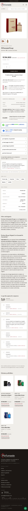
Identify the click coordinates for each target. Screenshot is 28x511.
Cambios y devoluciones (6, 470)
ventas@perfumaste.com (6, 495)
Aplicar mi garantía (5, 472)
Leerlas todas (24, 158)
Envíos (2, 468)
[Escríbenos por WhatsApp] (25, 508)
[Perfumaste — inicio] (6, 4)
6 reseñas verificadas (12, 50)
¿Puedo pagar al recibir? (7, 142)
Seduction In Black (6, 395)
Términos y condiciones (6, 484)
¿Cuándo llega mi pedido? (8, 146)
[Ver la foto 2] (8, 41)
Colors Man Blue (5, 427)
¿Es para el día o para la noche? (9, 149)
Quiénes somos (4, 480)
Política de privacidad (5, 487)
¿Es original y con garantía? (8, 138)
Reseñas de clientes (5, 482)
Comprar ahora (14, 71)
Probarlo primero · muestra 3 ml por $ (14, 75)
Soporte (3, 475)
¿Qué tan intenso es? (7, 153)
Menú (4, 8)
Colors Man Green (19, 395)
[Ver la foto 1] (3, 41)
